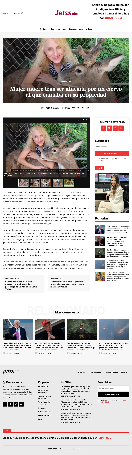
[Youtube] (21, 404)
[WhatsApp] (121, 128)
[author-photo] (4, 353)
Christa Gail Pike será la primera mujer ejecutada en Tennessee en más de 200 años (67, 284)
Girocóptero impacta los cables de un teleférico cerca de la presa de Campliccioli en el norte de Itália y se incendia (118, 265)
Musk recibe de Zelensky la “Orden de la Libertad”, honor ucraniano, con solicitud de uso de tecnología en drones (117, 241)
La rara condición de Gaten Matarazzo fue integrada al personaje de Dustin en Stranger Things (21, 285)
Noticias (66, 81)
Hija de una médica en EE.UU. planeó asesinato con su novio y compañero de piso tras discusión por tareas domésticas (118, 277)
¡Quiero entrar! (111, 153)
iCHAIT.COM (113, 18)
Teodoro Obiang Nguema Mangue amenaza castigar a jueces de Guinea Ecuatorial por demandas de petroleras (118, 253)
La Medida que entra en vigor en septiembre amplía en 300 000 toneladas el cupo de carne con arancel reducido (118, 230)
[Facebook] (103, 128)
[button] (19, 13)
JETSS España (52, 108)
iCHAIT (99, 168)
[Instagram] (10, 404)
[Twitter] (109, 128)
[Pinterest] (115, 128)
